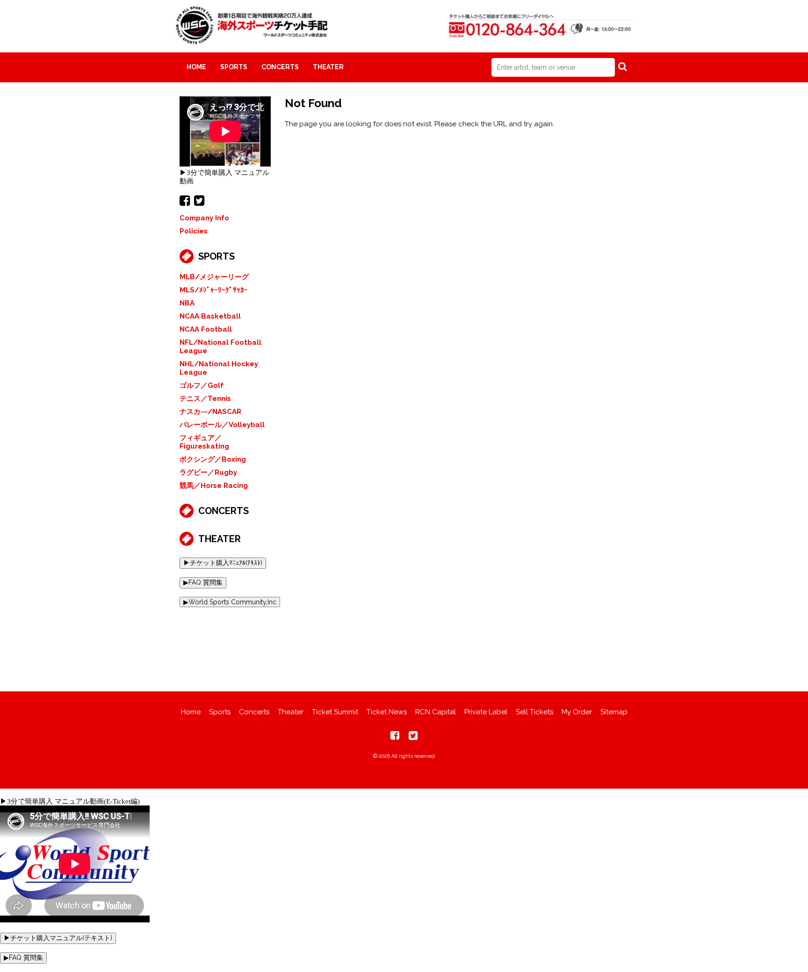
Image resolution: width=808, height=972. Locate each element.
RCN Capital (435, 712)
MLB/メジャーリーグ (214, 277)
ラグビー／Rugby (208, 472)
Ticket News (387, 712)
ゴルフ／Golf (202, 385)
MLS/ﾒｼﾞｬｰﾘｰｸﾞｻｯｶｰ (214, 290)
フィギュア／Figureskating (204, 442)
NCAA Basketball (210, 316)
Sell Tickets (534, 712)
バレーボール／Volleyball (222, 425)
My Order (577, 712)
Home (196, 67)
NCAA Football (206, 329)
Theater (328, 67)
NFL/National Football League (220, 346)
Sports (233, 67)
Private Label (485, 712)
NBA (187, 303)
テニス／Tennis (205, 398)
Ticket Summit (335, 712)
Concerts (280, 67)
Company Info (204, 218)
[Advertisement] (404, 642)
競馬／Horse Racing (214, 485)
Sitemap (614, 712)
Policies (194, 231)
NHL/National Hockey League (219, 368)
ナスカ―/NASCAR (210, 411)
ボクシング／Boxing (213, 459)
